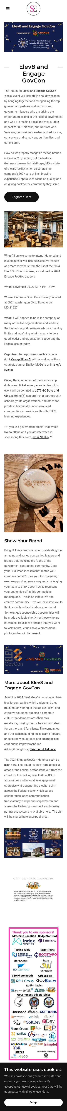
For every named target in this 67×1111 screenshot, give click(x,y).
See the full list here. (43, 749)
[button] (8, 8)
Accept (34, 1102)
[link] (33, 8)
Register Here (21, 197)
